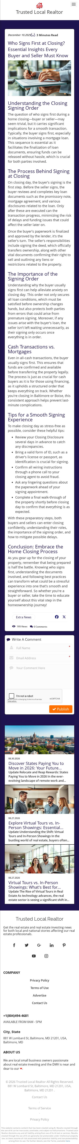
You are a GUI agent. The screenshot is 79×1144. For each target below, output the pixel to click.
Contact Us (39, 1097)
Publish (62, 709)
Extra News (23, 617)
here (68, 1141)
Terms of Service (39, 1108)
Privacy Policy (39, 1119)
